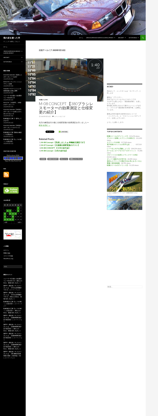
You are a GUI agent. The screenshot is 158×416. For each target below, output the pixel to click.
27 (13, 219)
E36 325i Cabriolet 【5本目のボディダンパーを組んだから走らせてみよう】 (12, 111)
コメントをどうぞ (59, 116)
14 (15, 214)
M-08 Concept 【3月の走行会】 (54, 151)
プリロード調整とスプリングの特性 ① (121, 138)
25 (7, 219)
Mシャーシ (64, 159)
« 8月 (5, 222)
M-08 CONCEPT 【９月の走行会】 (55, 148)
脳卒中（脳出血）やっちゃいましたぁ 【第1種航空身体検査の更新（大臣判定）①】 (12, 354)
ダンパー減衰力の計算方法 (116, 159)
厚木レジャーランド (76, 159)
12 (10, 214)
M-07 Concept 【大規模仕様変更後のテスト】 (60, 145)
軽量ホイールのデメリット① (117, 136)
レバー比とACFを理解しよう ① (118, 149)
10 (5, 214)
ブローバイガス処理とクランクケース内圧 (122, 155)
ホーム (81, 37)
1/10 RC (43, 159)
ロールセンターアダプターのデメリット (121, 151)
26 (10, 219)
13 (13, 214)
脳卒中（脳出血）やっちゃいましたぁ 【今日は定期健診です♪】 (12, 288)
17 (5, 216)
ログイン (6, 250)
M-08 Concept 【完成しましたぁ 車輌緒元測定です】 (63, 142)
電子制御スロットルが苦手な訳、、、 (120, 144)
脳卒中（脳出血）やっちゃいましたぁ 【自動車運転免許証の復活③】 (12, 336)
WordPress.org (8, 258)
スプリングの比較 (113, 142)
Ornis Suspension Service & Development (99, 37)
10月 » (20, 222)
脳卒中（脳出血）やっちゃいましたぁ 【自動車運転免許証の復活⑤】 (12, 317)
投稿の (6, 253)
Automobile (133, 37)
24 (5, 219)
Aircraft (121, 37)
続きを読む (44, 125)
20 (13, 216)
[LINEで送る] (63, 131)
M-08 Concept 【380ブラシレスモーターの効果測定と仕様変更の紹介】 (66, 107)
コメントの (8, 256)
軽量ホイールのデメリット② (117, 165)
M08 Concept (53, 159)
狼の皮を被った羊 (11, 37)
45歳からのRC (43, 100)
